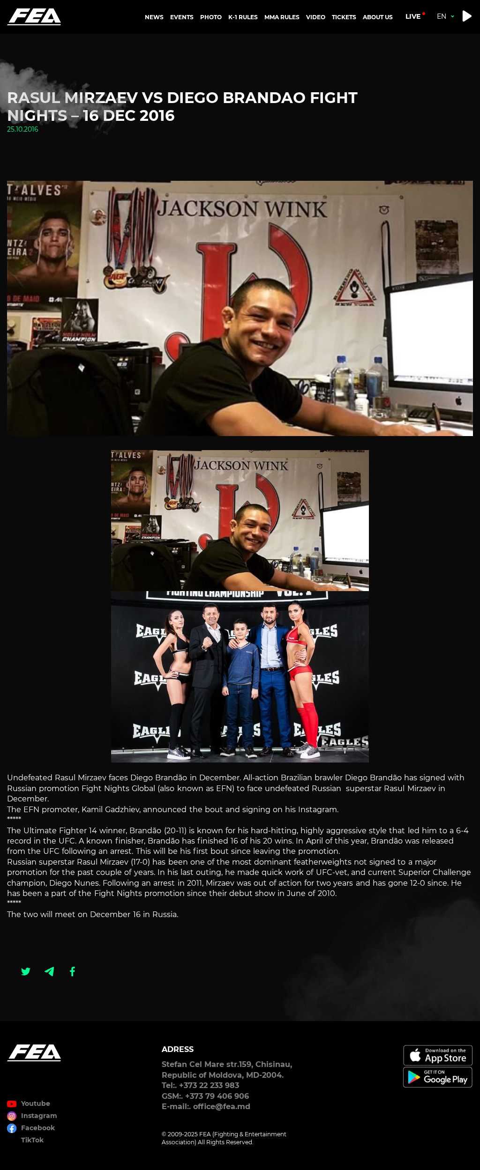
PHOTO (211, 17)
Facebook (38, 1128)
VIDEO (315, 17)
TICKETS (344, 17)
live (412, 16)
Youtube (35, 1103)
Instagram (39, 1115)
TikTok (32, 1140)
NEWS (154, 17)
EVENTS (182, 17)
